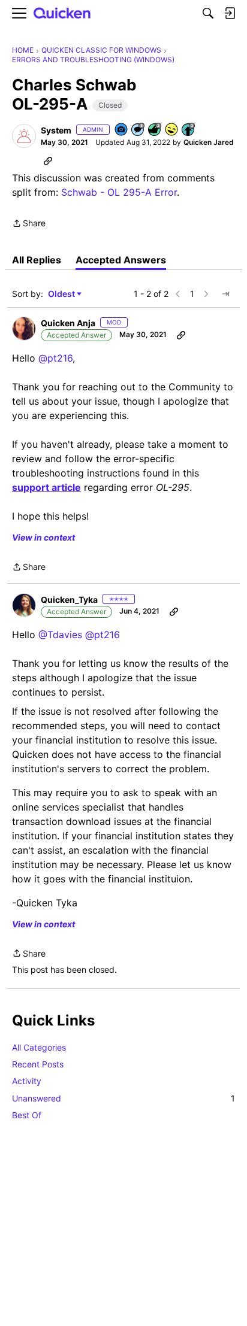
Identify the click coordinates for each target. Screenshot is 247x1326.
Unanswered (123, 1098)
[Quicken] (62, 13)
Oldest (62, 294)
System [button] (56, 130)
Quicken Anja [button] (68, 323)
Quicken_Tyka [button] (69, 599)
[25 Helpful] (155, 130)
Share (29, 224)
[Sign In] (229, 13)
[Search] (208, 13)
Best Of (26, 1115)
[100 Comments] (138, 130)
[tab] (36, 260)
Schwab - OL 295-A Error (119, 192)
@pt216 (55, 358)
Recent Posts (38, 1064)
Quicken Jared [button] (208, 142)
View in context (43, 537)
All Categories (39, 1047)
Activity (26, 1081)
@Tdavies (60, 635)
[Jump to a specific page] (225, 294)
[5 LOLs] (172, 130)
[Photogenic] (122, 130)
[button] (24, 136)
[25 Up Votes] (189, 130)
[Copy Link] (48, 160)
